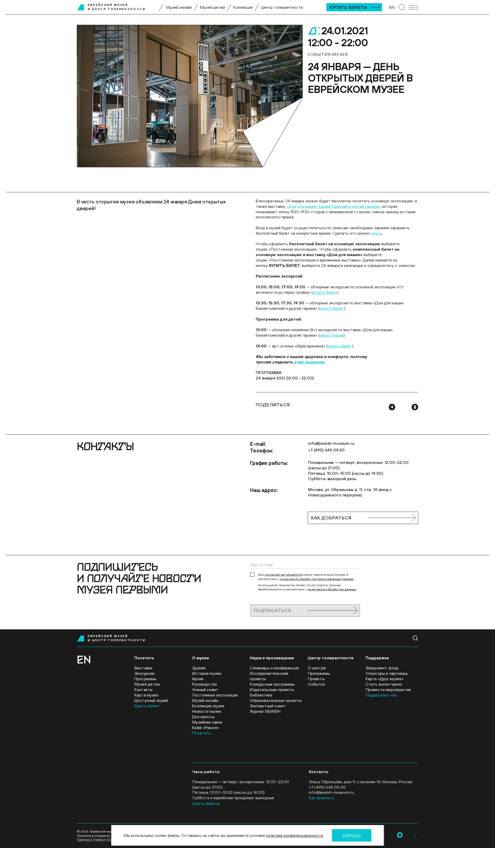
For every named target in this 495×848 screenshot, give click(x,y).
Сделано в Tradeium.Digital (97, 840)
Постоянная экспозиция (215, 695)
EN (391, 7)
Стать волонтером (384, 684)
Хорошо (352, 835)
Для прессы (203, 716)
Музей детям (212, 7)
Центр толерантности (282, 7)
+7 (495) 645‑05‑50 (326, 450)
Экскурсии (144, 673)
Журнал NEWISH (265, 711)
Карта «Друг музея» (384, 678)
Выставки (143, 667)
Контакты (143, 689)
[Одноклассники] (414, 407)
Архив (197, 678)
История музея (206, 673)
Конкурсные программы (272, 684)
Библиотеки (261, 695)
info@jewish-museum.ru (331, 443)
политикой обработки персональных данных (317, 579)
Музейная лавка (207, 722)
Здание (199, 667)
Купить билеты (348, 7)
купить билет (325, 292)
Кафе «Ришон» (205, 727)
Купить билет (147, 705)
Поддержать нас (381, 695)
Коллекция (243, 7)
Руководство (204, 684)
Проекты (316, 678)
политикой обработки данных (332, 589)
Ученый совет (205, 689)
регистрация (331, 335)
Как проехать (321, 797)
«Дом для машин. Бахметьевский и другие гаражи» (333, 206)
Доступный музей (151, 700)
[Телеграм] (392, 407)
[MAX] (400, 835)
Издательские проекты (272, 689)
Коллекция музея (208, 705)
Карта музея (146, 695)
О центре (317, 667)
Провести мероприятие (388, 689)
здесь (376, 233)
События (316, 684)
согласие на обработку (284, 574)
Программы (145, 678)
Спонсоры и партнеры (387, 673)
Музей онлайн (179, 7)
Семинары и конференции (274, 667)
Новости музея (206, 711)
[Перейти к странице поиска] (402, 7)
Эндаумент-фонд (382, 667)
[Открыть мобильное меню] (413, 7)
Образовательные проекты (276, 700)
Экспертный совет (268, 705)
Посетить (201, 733)
